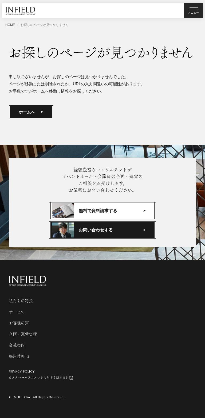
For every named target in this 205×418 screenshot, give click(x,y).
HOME (10, 25)
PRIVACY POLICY (22, 371)
